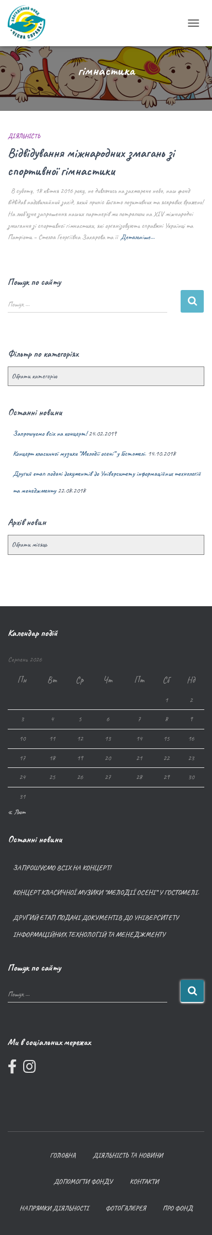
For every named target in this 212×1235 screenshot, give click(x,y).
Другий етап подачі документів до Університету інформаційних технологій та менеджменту (96, 926)
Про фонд (177, 1208)
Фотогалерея (125, 1208)
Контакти (144, 1181)
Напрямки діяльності (54, 1208)
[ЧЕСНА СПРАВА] (30, 23)
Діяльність (24, 136)
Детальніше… (137, 237)
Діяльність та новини (128, 1155)
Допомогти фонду (83, 1181)
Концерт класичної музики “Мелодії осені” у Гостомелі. (79, 453)
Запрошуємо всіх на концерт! (50, 433)
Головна (63, 1155)
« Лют (16, 811)
